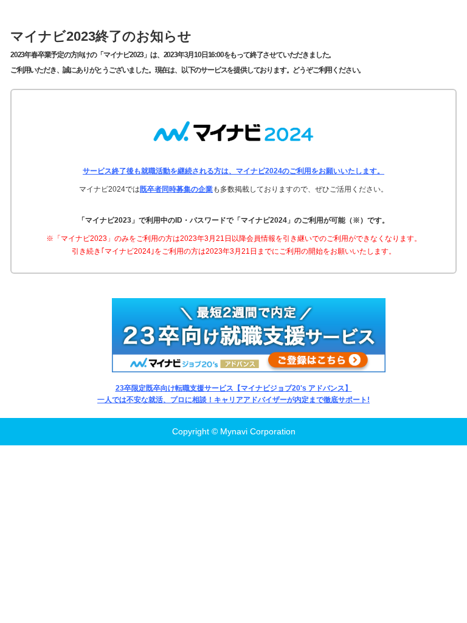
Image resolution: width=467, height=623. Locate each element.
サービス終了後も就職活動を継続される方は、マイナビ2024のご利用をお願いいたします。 (233, 171)
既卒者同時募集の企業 (176, 189)
